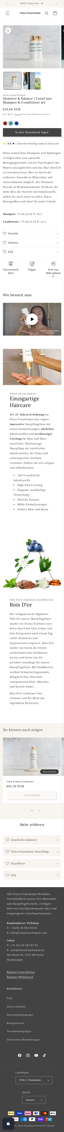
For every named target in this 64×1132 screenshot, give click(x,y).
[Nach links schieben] (24, 810)
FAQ (9, 998)
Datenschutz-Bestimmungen (23, 1039)
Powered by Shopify (44, 1126)
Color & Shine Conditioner (20, 781)
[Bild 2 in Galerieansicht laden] (32, 81)
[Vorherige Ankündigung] (6, 3)
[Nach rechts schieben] (40, 810)
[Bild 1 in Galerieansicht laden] (12, 81)
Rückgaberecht (15, 1023)
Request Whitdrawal (20, 977)
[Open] (8, 1123)
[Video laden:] (32, 319)
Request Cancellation (21, 972)
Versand (17, 114)
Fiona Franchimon (26, 1126)
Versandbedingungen (19, 1031)
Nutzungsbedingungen (20, 1014)
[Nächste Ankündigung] (57, 3)
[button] (7, 13)
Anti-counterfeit (16, 1006)
